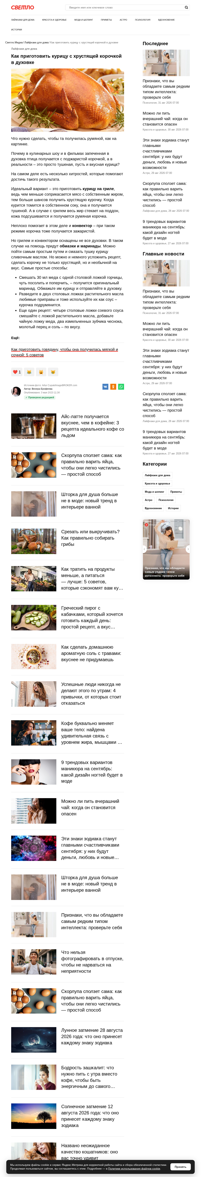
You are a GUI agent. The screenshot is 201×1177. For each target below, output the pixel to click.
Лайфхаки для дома (22, 20)
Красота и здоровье (54, 20)
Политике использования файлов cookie (134, 1168)
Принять (180, 1166)
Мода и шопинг (83, 20)
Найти (186, 7)
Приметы (106, 20)
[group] (166, 549)
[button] (188, 549)
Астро (123, 20)
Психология (142, 20)
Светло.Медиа (14, 42)
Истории (16, 29)
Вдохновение (166, 20)
